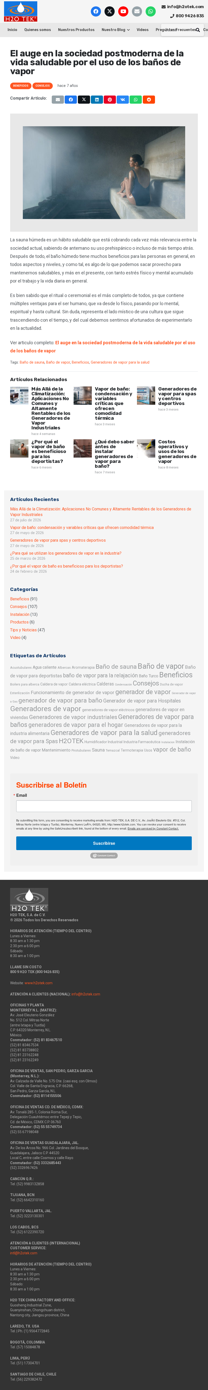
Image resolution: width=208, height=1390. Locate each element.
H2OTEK (71, 741)
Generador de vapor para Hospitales (142, 701)
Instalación (19, 614)
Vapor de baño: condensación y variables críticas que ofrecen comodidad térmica (113, 403)
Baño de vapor (58, 362)
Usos (148, 750)
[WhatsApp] (151, 11)
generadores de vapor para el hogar (75, 724)
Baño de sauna (32, 362)
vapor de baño (172, 749)
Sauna (98, 750)
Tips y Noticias (23, 630)
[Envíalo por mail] (58, 100)
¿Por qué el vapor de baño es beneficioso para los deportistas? (48, 451)
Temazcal (113, 750)
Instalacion (168, 742)
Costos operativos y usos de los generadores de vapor (177, 451)
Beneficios (80, 362)
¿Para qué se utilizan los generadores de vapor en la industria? (66, 553)
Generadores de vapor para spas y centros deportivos (177, 396)
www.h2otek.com (39, 983)
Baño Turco (148, 676)
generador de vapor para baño (60, 700)
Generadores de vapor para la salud (120, 362)
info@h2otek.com (86, 994)
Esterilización (20, 693)
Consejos (18, 606)
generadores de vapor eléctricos (108, 710)
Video (15, 637)
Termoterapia (132, 750)
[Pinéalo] (110, 100)
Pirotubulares (81, 750)
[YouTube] (123, 11)
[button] (127, 30)
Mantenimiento (56, 750)
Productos (19, 622)
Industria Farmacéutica (142, 742)
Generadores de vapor (45, 709)
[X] (110, 11)
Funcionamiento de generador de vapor (72, 692)
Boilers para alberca (24, 684)
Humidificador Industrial (103, 742)
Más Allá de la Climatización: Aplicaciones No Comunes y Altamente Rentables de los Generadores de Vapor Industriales (51, 408)
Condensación (123, 684)
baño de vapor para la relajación (100, 675)
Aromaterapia (83, 667)
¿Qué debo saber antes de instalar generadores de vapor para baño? (114, 454)
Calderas (105, 683)
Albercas (64, 667)
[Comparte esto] (71, 100)
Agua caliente (45, 667)
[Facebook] (96, 11)
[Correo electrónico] (137, 11)
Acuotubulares (21, 667)
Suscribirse (104, 843)
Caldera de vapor (54, 684)
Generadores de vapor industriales (73, 717)
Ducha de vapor (171, 684)
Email (21, 795)
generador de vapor (143, 692)
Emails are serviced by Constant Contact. (153, 828)
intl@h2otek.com (23, 1253)
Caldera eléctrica (82, 684)
